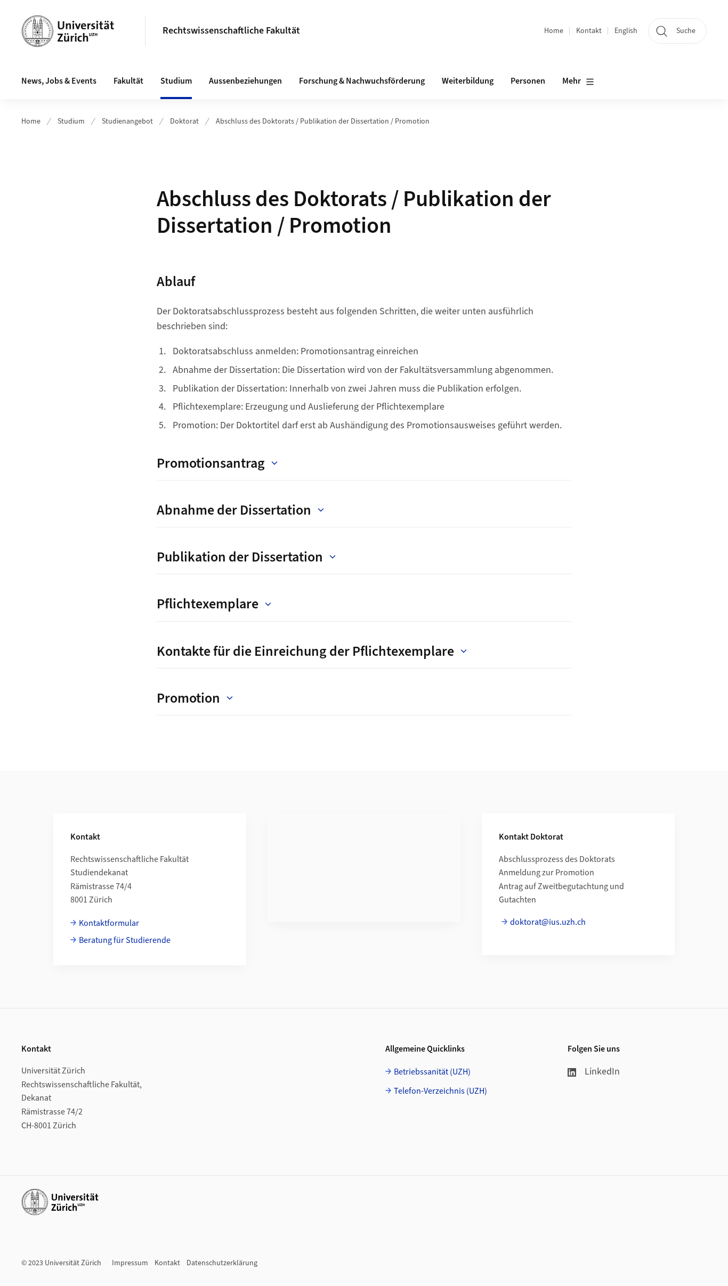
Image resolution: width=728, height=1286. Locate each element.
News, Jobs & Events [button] (58, 81)
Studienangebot (127, 121)
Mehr (571, 81)
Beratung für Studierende (125, 940)
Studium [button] (176, 81)
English (625, 31)
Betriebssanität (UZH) (432, 1072)
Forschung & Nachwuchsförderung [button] (362, 81)
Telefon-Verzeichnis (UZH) (440, 1091)
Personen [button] (528, 81)
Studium (71, 121)
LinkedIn (602, 1071)
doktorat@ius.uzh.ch (548, 922)
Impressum (130, 1263)
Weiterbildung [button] (468, 81)
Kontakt (589, 31)
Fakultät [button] (128, 81)
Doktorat (184, 121)
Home (553, 31)
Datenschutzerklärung (222, 1263)
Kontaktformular (109, 923)
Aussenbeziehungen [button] (245, 81)
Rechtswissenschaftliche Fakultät (231, 30)
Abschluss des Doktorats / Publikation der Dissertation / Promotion (323, 121)
